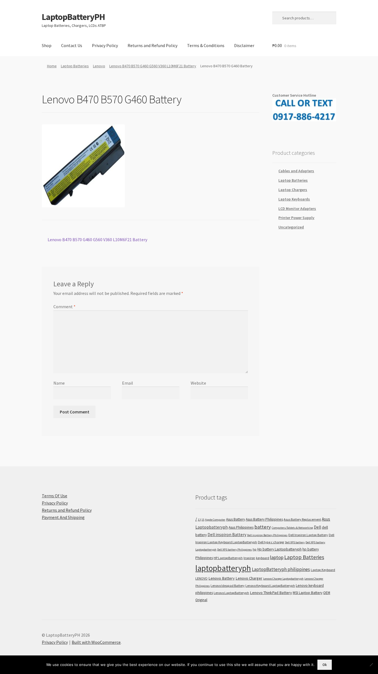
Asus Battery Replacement (302, 519)
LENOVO (201, 578)
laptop (276, 557)
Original (201, 600)
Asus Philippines (241, 527)
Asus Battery (235, 519)
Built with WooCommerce (96, 642)
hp (255, 549)
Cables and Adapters (296, 170)
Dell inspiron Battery (227, 534)
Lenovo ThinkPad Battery (271, 592)
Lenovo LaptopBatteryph (231, 593)
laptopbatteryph (223, 568)
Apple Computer (215, 519)
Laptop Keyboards (294, 199)
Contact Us (71, 45)
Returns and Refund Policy (152, 45)
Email (127, 383)
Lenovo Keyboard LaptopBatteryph (270, 585)
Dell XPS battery (295, 542)
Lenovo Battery (221, 578)
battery (262, 527)
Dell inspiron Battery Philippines (267, 535)
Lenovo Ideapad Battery (228, 585)
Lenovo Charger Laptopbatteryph (283, 578)
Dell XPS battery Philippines (234, 549)
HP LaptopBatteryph (228, 558)
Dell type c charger (271, 542)
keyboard (262, 558)
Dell (317, 527)
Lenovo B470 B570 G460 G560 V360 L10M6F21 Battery (152, 65)
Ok (324, 664)
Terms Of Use (54, 495)
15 (202, 519)
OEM (326, 592)
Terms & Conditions (205, 45)
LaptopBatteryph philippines (281, 569)
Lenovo (99, 65)
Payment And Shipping (63, 517)
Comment (64, 306)
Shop (46, 45)
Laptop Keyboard (323, 570)
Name (59, 383)
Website (198, 383)
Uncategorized (291, 227)
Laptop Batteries (75, 65)
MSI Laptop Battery (307, 592)
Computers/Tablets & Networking (292, 527)
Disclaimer (244, 45)
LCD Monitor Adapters (297, 208)
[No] (371, 664)
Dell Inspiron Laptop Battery (308, 535)
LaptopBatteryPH (73, 16)
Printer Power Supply (296, 217)
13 (199, 519)
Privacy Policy (105, 45)
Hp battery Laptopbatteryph (279, 549)
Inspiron (249, 558)
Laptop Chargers (292, 189)
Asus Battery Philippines (264, 519)
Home (52, 65)
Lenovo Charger (248, 578)
